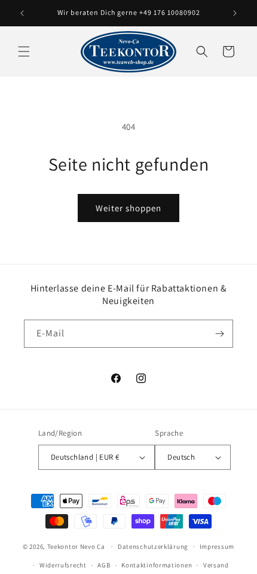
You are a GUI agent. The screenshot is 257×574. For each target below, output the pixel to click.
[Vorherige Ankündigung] (22, 13)
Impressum (217, 546)
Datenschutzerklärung (153, 546)
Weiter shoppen (128, 208)
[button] (24, 51)
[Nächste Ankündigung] (235, 13)
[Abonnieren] (219, 334)
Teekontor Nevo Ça (76, 546)
